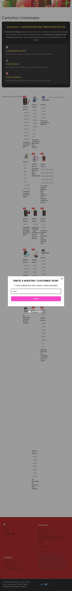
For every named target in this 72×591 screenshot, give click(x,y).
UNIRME (36, 299)
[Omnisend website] (36, 310)
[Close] (62, 278)
